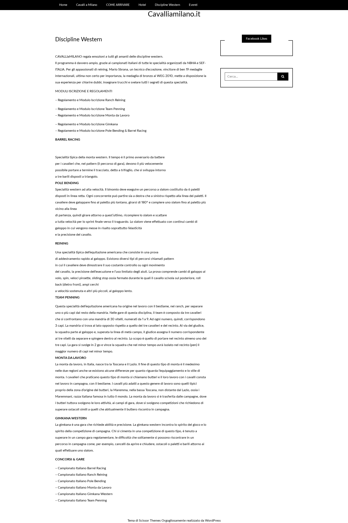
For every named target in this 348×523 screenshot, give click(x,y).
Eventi (193, 4)
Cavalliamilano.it (174, 14)
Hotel (142, 4)
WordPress (213, 520)
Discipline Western (167, 4)
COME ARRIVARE (118, 4)
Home (63, 4)
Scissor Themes (150, 520)
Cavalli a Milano (86, 4)
